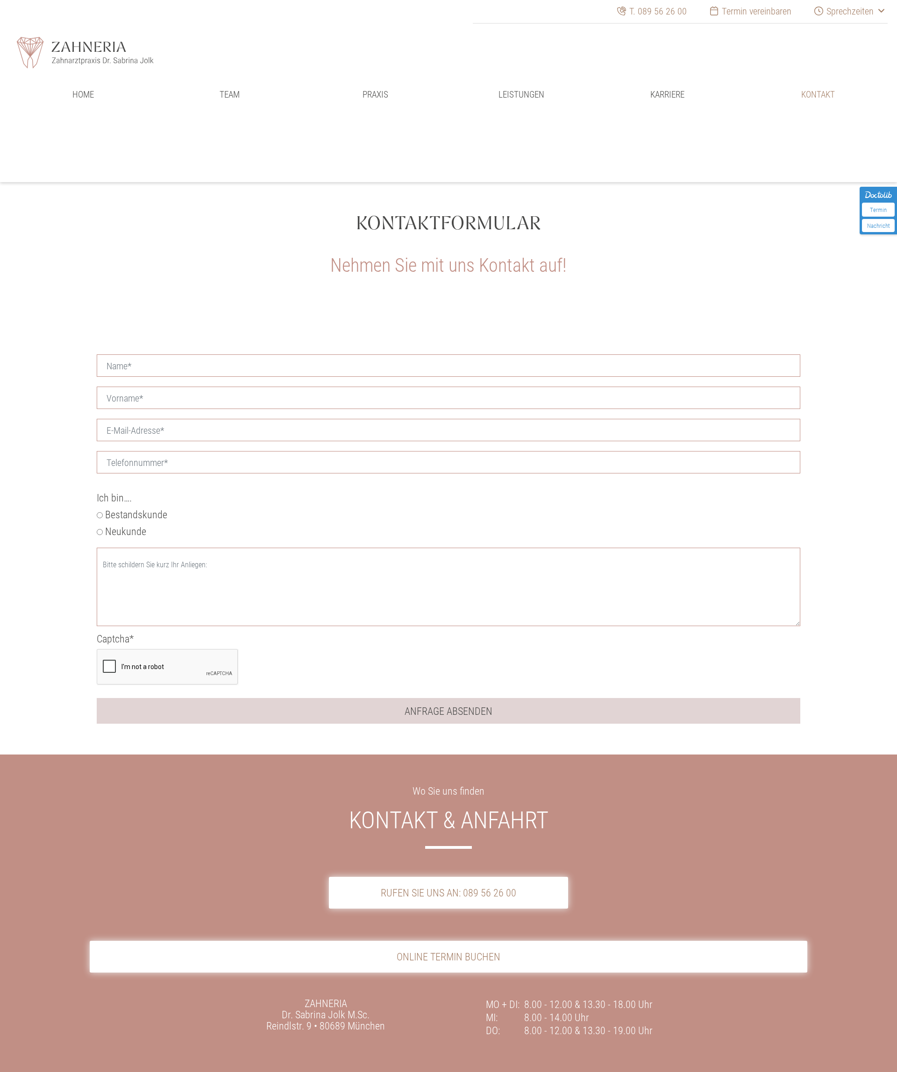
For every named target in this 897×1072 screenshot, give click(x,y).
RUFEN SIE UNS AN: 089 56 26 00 (448, 892)
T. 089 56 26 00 (662, 11)
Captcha (115, 638)
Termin (878, 209)
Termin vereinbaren (755, 11)
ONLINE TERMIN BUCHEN (448, 937)
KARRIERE (667, 96)
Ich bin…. (114, 497)
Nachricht (878, 225)
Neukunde (124, 531)
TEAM (229, 96)
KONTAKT (813, 96)
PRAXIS (376, 96)
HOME (83, 96)
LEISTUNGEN (521, 96)
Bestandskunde (135, 514)
